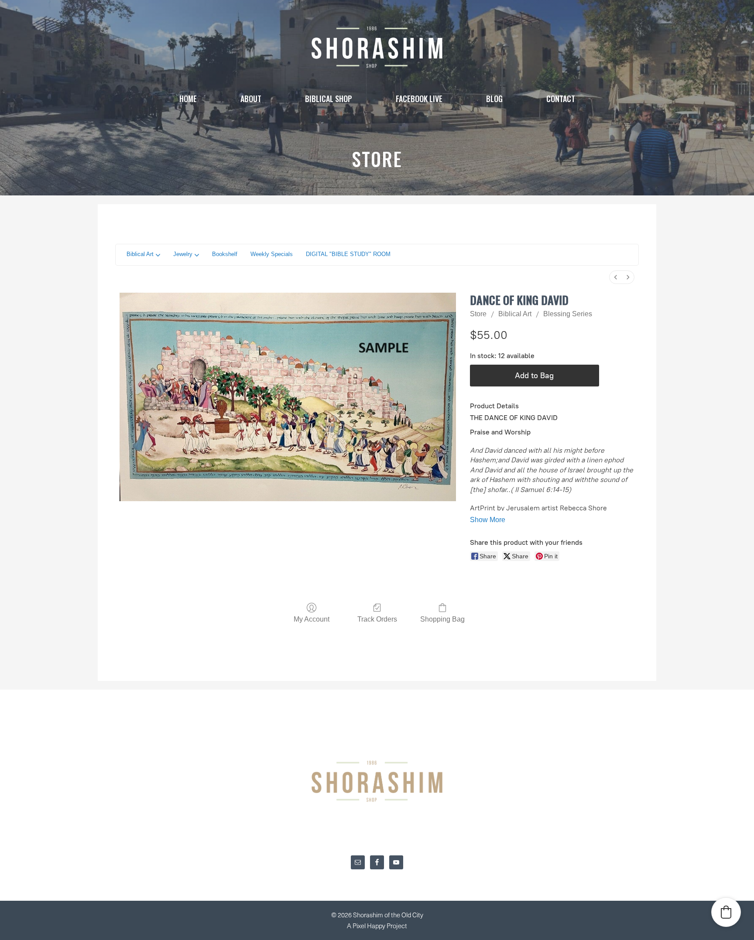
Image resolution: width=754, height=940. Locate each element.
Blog (494, 98)
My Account (311, 619)
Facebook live (419, 98)
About (250, 98)
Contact (560, 98)
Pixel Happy (370, 925)
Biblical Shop (328, 98)
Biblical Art (514, 314)
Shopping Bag (442, 619)
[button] (726, 912)
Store (478, 314)
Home (188, 98)
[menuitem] (616, 277)
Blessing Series (567, 314)
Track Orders (377, 619)
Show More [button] (487, 519)
